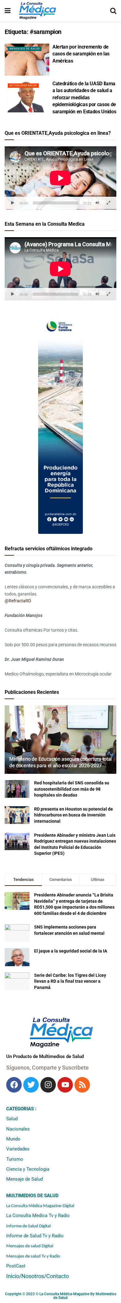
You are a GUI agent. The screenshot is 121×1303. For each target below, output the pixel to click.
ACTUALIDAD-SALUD (23, 85)
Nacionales (18, 1129)
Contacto (57, 1276)
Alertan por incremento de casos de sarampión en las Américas (81, 54)
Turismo (14, 1159)
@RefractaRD (18, 600)
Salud (12, 1119)
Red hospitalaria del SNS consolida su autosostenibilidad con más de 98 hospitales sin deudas (71, 788)
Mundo (13, 1139)
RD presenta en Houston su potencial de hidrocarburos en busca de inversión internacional (73, 815)
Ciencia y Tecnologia (27, 1169)
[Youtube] (65, 1085)
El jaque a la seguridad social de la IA (70, 950)
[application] (60, 177)
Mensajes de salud (25, 48)
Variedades (17, 1149)
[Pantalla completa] (108, 203)
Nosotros (32, 1276)
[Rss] (82, 1085)
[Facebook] (14, 1085)
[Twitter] (31, 1085)
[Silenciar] (97, 203)
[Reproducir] (13, 203)
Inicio (12, 1276)
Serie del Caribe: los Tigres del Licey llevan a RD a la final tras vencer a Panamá (70, 981)
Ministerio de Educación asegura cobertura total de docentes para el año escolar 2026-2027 (60, 762)
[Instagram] (48, 1085)
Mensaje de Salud (24, 1179)
